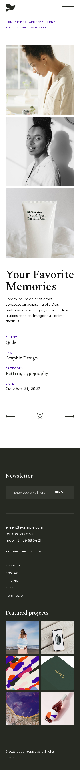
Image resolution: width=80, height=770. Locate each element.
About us (13, 565)
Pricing (12, 580)
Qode (11, 343)
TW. (39, 551)
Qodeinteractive (28, 751)
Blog (10, 588)
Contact (13, 573)
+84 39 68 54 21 (25, 534)
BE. (24, 551)
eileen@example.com (24, 527)
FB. (8, 551)
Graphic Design (22, 358)
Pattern (13, 373)
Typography (35, 373)
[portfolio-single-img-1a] (40, 80)
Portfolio (14, 595)
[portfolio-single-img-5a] (40, 223)
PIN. (16, 551)
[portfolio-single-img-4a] (40, 151)
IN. (32, 551)
